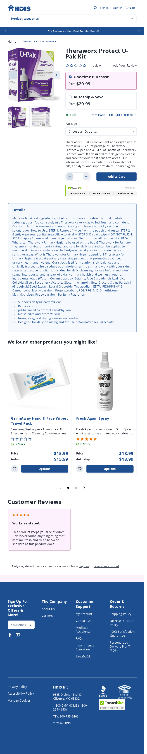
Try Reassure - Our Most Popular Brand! (73, 31)
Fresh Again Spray (92, 418)
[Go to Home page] (19, 7)
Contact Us (83, 621)
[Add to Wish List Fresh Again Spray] (79, 468)
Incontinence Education (85, 647)
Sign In (104, 7)
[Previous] (5, 31)
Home (12, 41)
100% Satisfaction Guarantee (122, 634)
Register (117, 7)
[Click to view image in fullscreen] (35, 75)
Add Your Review (125, 65)
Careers (47, 616)
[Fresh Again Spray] (104, 381)
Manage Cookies (19, 700)
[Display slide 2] (76, 488)
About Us (48, 609)
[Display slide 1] (68, 488)
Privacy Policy (17, 687)
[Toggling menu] (132, 18)
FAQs (79, 638)
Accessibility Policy (21, 693)
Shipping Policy (120, 614)
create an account (106, 566)
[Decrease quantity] (70, 176)
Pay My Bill (83, 656)
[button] (75, 65)
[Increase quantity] (86, 176)
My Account (84, 614)
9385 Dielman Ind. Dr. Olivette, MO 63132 (68, 697)
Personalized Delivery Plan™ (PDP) (120, 647)
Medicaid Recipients (83, 630)
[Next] (139, 31)
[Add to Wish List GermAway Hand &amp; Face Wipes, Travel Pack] (14, 468)
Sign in (84, 566)
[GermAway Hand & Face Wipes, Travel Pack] (39, 381)
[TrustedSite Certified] (111, 704)
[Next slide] (84, 488)
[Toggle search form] (95, 7)
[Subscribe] (31, 625)
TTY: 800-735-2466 (66, 716)
